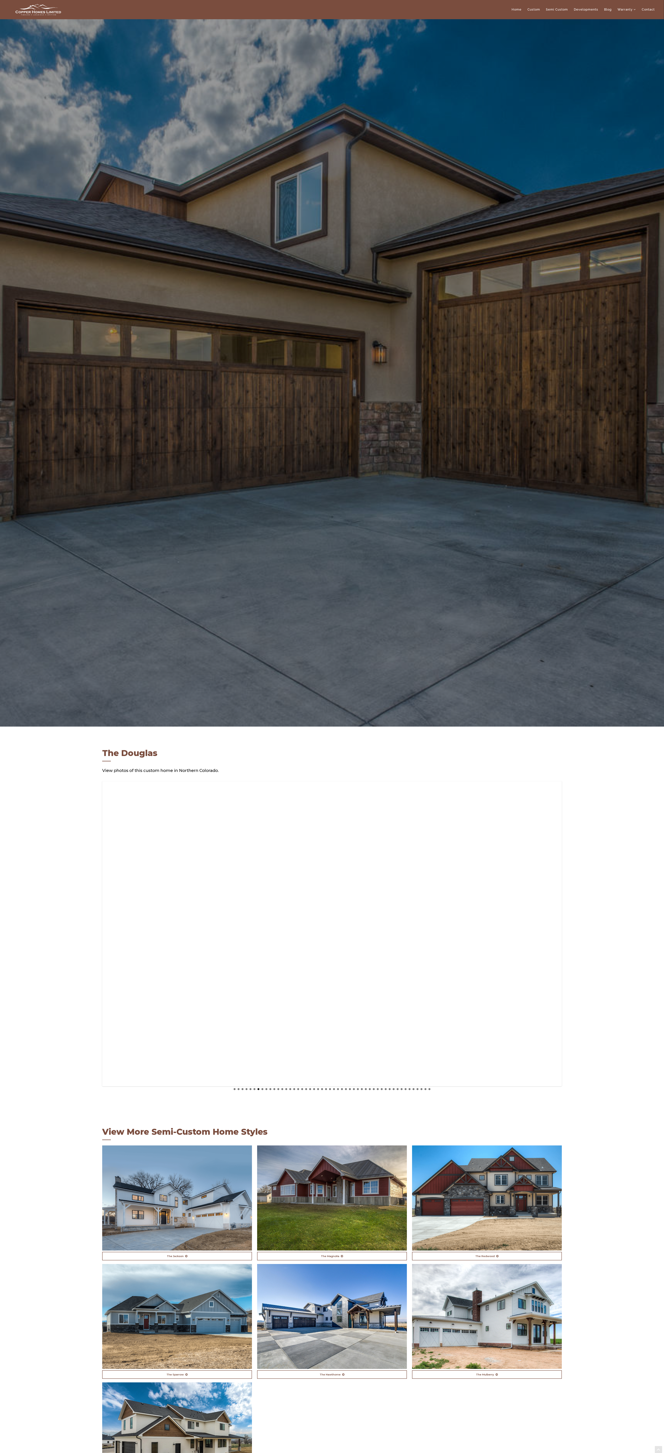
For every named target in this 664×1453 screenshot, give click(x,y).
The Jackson (175, 1256)
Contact (648, 9)
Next (566, 933)
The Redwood (485, 1256)
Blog (608, 9)
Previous (97, 933)
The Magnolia (330, 1256)
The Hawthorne (330, 1374)
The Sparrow (176, 1374)
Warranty (625, 9)
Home (516, 9)
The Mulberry (485, 1374)
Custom (533, 9)
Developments (586, 9)
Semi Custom (557, 9)
